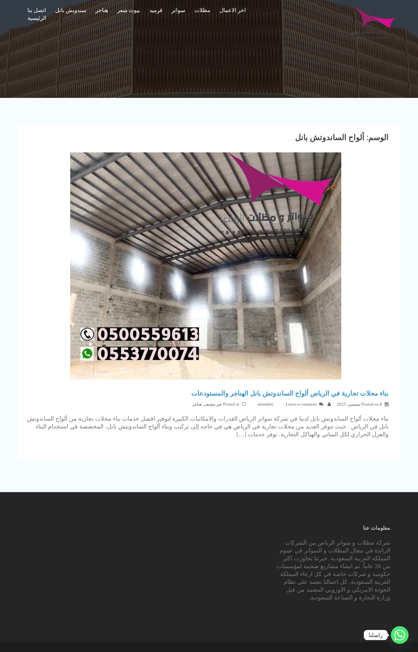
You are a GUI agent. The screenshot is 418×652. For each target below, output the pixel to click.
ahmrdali (265, 404)
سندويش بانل (70, 10)
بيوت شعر (128, 10)
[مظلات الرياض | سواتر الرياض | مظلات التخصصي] (373, 22)
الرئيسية (36, 18)
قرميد (155, 10)
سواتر (178, 10)
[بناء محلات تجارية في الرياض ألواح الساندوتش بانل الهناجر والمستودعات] (205, 265)
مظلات (202, 10)
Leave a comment (301, 404)
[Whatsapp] (400, 635)
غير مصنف (213, 404)
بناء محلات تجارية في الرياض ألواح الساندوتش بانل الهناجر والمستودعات (290, 393)
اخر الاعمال (232, 10)
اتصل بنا (36, 10)
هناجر (101, 10)
